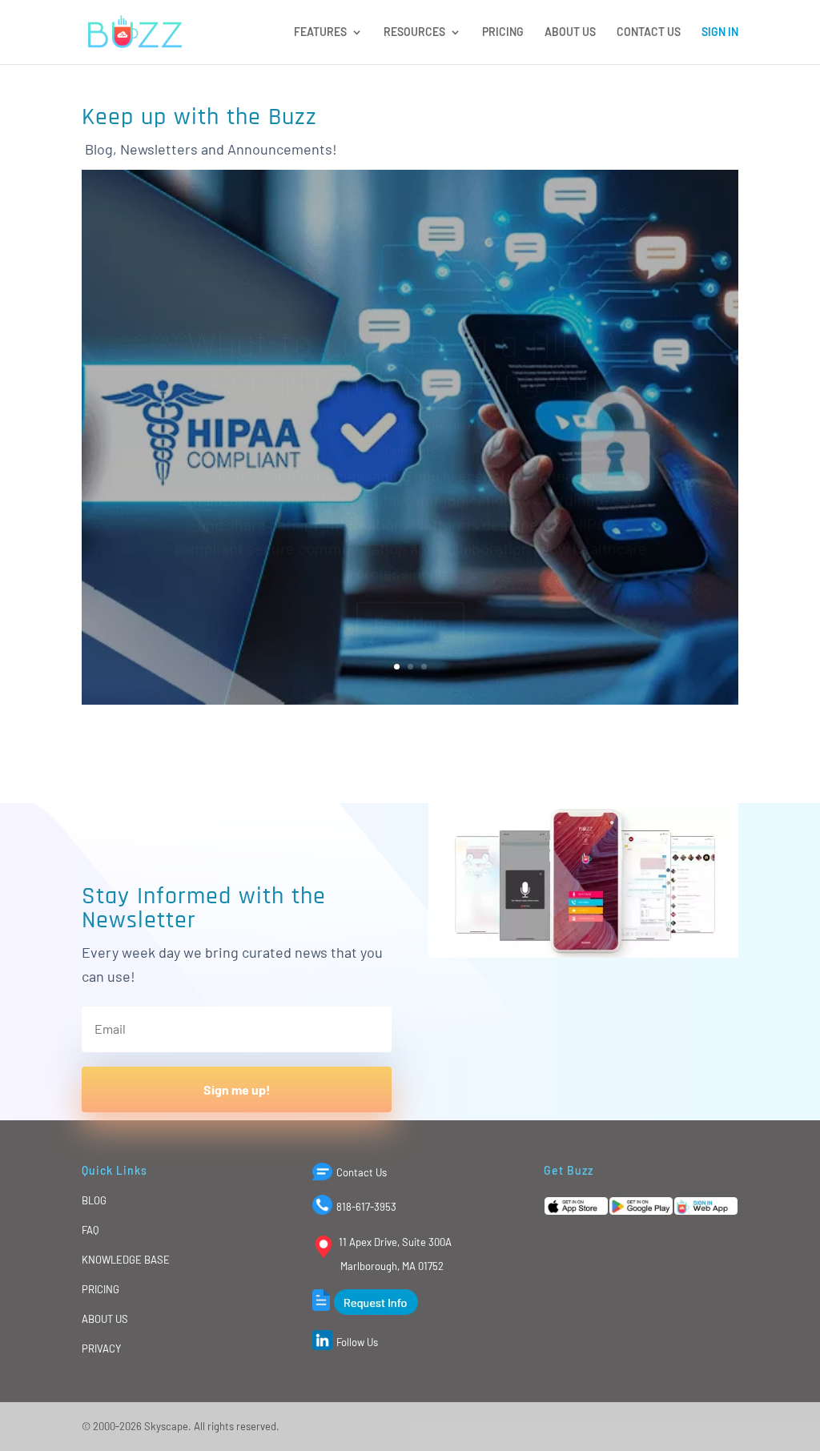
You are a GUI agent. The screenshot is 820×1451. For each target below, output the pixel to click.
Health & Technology (374, 378)
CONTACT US (649, 32)
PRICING (503, 32)
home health (454, 378)
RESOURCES (414, 32)
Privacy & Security (592, 378)
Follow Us (357, 1342)
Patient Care (516, 378)
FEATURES (320, 32)
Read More (410, 574)
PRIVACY (101, 1348)
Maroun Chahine (223, 378)
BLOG (94, 1200)
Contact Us (361, 1172)
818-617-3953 (366, 1206)
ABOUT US (570, 32)
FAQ (90, 1230)
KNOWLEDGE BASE (126, 1259)
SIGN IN (719, 32)
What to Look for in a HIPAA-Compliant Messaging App (410, 317)
